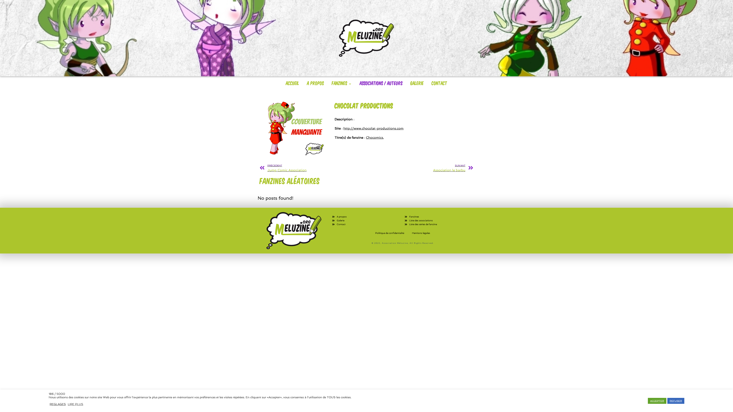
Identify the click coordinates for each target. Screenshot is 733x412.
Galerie (417, 83)
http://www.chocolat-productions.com (373, 128)
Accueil (292, 83)
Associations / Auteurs (381, 83)
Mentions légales (421, 233)
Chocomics (374, 137)
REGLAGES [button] (58, 404)
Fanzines (339, 83)
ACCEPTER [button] (657, 400)
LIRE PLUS (75, 404)
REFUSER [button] (676, 400)
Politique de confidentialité (389, 233)
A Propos (315, 83)
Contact (439, 83)
